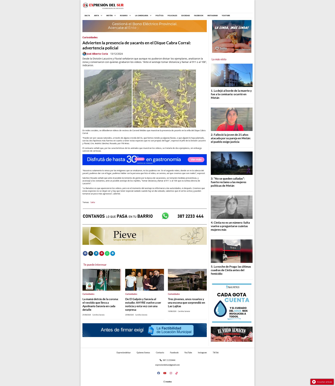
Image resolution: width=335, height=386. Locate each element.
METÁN (109, 15)
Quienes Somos (143, 352)
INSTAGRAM (212, 15)
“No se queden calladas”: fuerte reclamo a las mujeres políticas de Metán (228, 182)
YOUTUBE (226, 15)
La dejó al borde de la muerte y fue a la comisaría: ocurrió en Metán (231, 94)
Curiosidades (89, 37)
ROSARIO (124, 15)
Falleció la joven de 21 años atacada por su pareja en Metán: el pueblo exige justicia (231, 138)
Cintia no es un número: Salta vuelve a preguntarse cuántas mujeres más (230, 226)
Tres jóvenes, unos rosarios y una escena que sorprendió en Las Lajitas (186, 302)
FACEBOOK (198, 15)
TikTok (216, 352)
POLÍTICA (159, 15)
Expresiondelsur (124, 352)
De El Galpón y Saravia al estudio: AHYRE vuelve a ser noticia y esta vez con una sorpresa (143, 304)
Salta (93, 202)
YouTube (188, 352)
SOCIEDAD (185, 15)
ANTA (96, 15)
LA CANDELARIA (141, 15)
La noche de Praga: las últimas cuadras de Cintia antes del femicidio (231, 270)
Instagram (202, 352)
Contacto (160, 352)
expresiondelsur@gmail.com (167, 365)
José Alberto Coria (97, 53)
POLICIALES (172, 15)
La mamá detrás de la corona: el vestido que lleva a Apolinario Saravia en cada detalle (100, 304)
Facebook (174, 352)
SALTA (87, 15)
